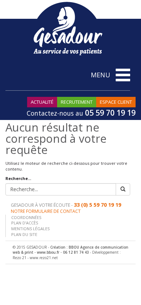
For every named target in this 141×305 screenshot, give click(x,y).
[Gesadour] (68, 28)
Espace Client (116, 102)
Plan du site (24, 234)
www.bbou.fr (48, 252)
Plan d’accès (24, 222)
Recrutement (77, 102)
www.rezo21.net (44, 257)
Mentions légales (30, 228)
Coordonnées (26, 217)
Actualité (42, 102)
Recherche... (18, 178)
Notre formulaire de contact (46, 211)
